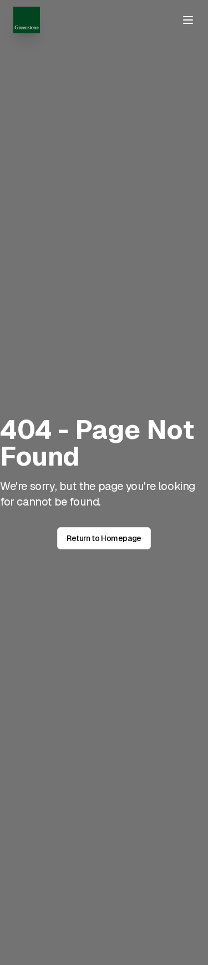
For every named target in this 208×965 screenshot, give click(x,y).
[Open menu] (188, 20)
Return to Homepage (104, 538)
